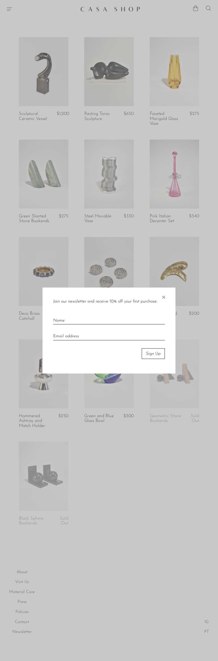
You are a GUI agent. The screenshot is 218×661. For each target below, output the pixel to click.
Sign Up (153, 353)
